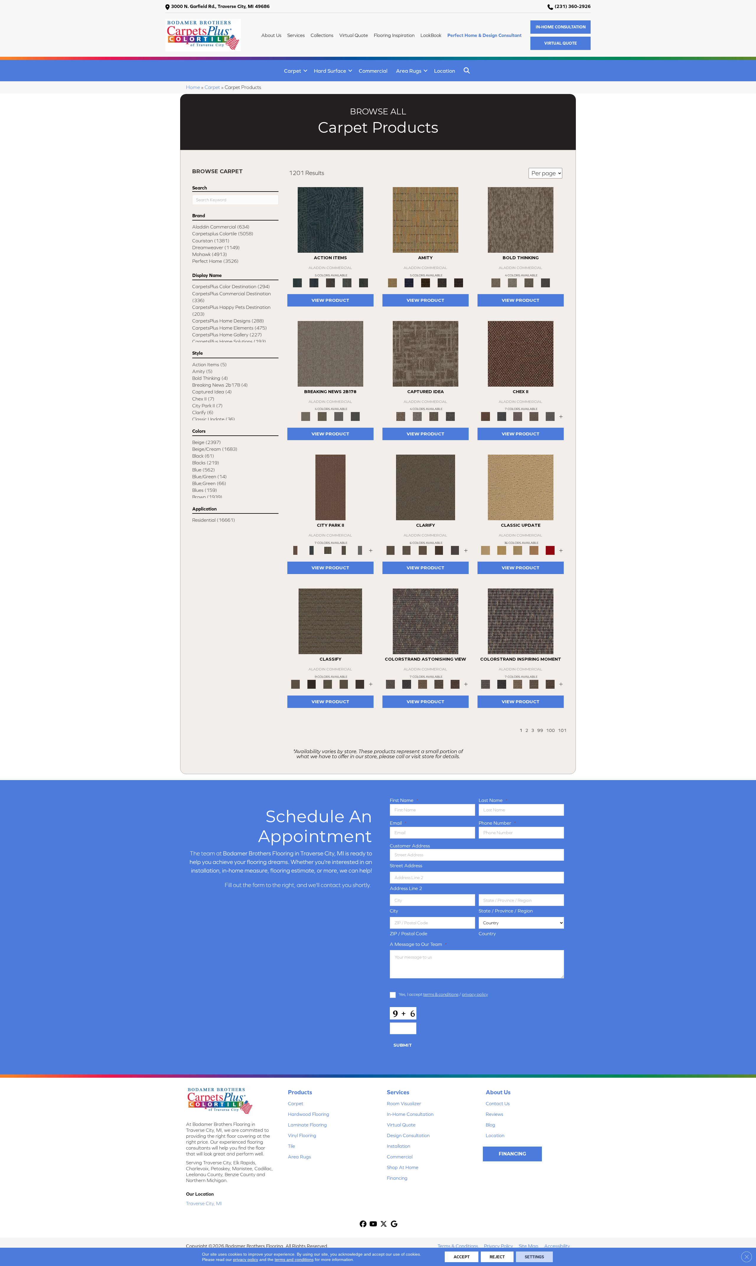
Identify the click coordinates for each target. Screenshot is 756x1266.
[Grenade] (520, 219)
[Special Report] (322, 416)
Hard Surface (330, 71)
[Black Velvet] (458, 282)
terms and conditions (294, 1259)
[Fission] (529, 282)
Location (444, 71)
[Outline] (455, 550)
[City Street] (363, 282)
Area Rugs (408, 71)
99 (540, 730)
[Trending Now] (330, 353)
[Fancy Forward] (425, 621)
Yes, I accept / (443, 994)
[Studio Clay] (534, 550)
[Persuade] (423, 550)
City (394, 910)
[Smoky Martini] (442, 282)
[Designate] (439, 550)
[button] (560, 27)
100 (550, 730)
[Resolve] (425, 487)
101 (562, 730)
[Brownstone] (330, 282)
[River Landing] (502, 416)
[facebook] (363, 1224)
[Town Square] (550, 416)
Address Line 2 (406, 888)
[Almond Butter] (518, 550)
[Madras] (425, 219)
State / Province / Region (506, 910)
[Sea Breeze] (409, 282)
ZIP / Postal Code (408, 933)
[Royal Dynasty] (550, 550)
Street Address (406, 865)
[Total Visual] (423, 684)
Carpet (292, 71)
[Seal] (545, 282)
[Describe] (407, 550)
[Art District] (518, 416)
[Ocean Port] (314, 282)
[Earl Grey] (347, 282)
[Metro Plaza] (534, 416)
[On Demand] (355, 416)
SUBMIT (402, 1045)
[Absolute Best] (439, 684)
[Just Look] (455, 684)
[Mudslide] (425, 282)
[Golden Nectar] (502, 550)
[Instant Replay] (338, 416)
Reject (497, 1256)
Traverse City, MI (204, 1203)
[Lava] (512, 282)
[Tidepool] (330, 219)
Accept (462, 1256)
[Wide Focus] (407, 684)
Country (487, 933)
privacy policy (475, 994)
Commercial (373, 71)
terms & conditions (440, 994)
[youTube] (373, 1224)
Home (193, 87)
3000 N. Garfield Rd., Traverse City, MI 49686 (220, 6)
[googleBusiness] (394, 1224)
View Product (330, 300)
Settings (534, 1256)
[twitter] (383, 1224)
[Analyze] (311, 684)
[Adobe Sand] (520, 487)
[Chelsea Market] (520, 353)
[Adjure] (360, 684)
